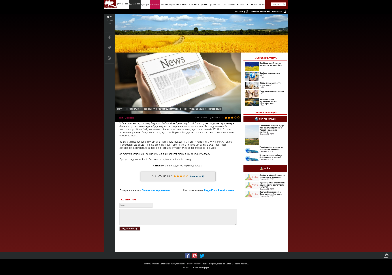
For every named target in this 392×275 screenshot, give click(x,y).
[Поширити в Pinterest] (194, 255)
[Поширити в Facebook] (187, 255)
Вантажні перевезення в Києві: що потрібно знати (271, 193)
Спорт (223, 4)
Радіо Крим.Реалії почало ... (220, 190)
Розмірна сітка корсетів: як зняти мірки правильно (271, 148)
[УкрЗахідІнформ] (110, 4)
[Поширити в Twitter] (202, 255)
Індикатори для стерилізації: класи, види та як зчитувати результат (272, 184)
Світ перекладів (267, 118)
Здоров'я (231, 4)
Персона (249, 4)
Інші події (240, 4)
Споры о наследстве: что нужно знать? (270, 84)
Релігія (185, 4)
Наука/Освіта (175, 4)
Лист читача (259, 4)
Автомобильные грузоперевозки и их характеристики (268, 101)
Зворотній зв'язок (258, 11)
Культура (145, 4)
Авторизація (277, 11)
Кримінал (193, 4)
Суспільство (214, 4)
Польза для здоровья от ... (157, 190)
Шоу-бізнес (203, 4)
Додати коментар (129, 228)
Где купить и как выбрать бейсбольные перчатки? (271, 156)
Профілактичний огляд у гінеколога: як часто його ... (271, 64)
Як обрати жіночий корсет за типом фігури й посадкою (272, 176)
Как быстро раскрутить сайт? (270, 74)
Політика (164, 4)
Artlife (267, 168)
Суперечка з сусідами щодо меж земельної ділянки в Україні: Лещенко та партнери (272, 128)
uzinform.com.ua (195, 263)
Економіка (154, 4)
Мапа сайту (240, 11)
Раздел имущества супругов (272, 91)
